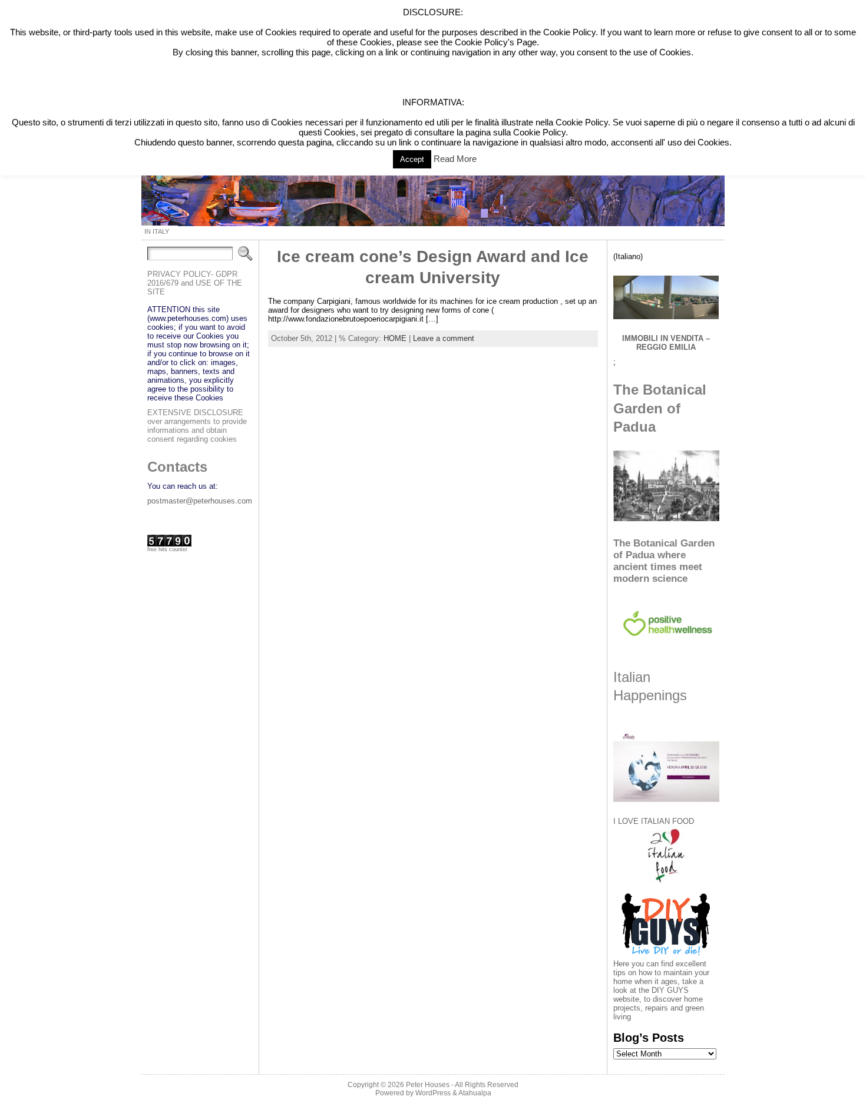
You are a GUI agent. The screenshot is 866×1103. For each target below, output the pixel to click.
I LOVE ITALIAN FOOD (653, 821)
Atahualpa (474, 1093)
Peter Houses (427, 1085)
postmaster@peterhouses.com (199, 500)
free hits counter (167, 549)
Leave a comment (443, 338)
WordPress (433, 1093)
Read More (455, 159)
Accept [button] (412, 159)
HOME (395, 338)
